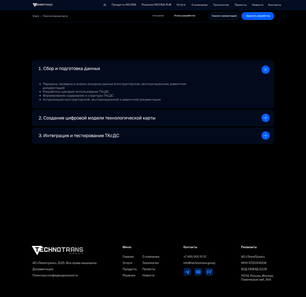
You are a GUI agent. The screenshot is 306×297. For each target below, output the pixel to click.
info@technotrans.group (199, 263)
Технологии (150, 263)
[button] (224, 16)
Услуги (127, 263)
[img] (42, 5)
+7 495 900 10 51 (194, 256)
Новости (148, 275)
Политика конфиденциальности (55, 275)
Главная (128, 256)
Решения (129, 275)
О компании (150, 256)
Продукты (130, 269)
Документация (42, 269)
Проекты (148, 269)
